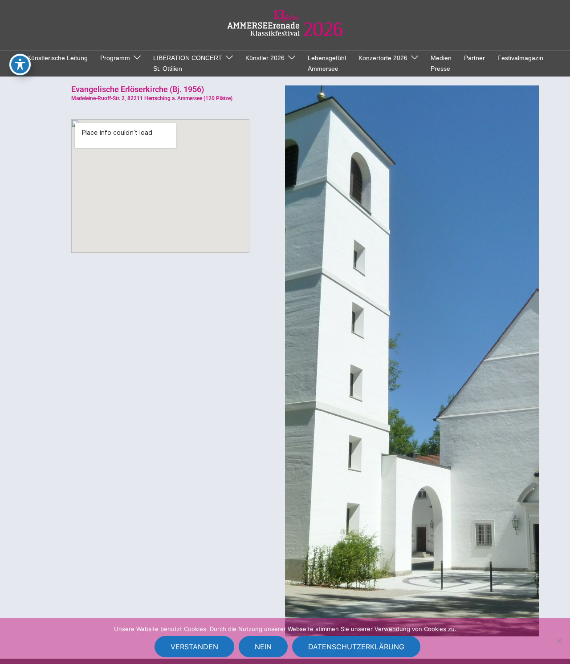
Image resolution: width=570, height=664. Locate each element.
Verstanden (194, 646)
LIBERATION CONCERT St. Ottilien (187, 63)
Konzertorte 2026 (382, 57)
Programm (115, 57)
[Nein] (558, 640)
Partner (474, 57)
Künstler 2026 (265, 57)
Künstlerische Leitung (57, 57)
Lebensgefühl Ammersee (327, 63)
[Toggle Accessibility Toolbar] (20, 64)
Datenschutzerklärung (356, 646)
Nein (263, 646)
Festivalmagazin (520, 57)
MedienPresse (441, 63)
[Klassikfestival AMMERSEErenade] (285, 24)
